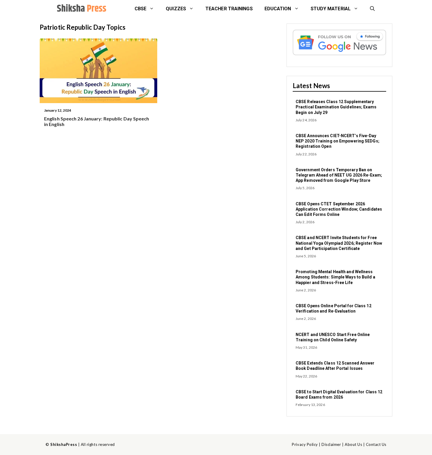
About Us (353, 444)
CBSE (140, 8)
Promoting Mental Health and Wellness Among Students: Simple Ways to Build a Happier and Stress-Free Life (335, 277)
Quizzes (176, 8)
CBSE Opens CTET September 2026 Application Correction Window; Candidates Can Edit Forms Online (339, 209)
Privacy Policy (305, 444)
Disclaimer (331, 444)
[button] (372, 9)
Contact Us (376, 444)
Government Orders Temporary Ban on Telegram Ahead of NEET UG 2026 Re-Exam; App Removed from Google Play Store (339, 175)
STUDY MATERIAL (331, 8)
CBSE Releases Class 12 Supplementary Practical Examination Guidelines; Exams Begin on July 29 (336, 107)
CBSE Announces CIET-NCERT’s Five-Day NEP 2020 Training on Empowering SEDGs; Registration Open (337, 141)
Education (277, 8)
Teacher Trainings (229, 8)
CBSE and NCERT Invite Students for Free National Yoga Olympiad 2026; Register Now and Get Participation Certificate (339, 243)
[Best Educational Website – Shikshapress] (80, 9)
